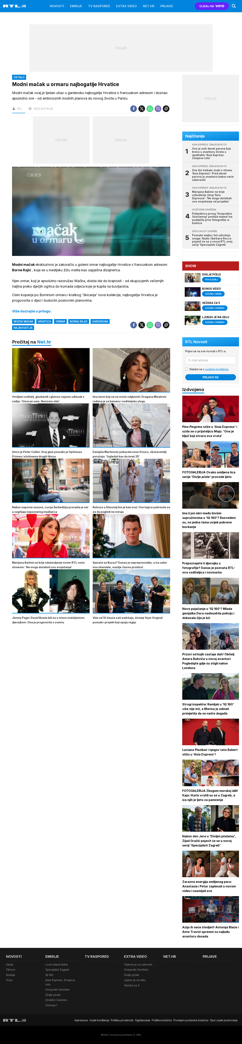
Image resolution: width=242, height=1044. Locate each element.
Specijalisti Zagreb (57, 969)
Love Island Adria (56, 964)
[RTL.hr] (14, 6)
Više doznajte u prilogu (31, 311)
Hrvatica (44, 321)
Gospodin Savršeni (57, 989)
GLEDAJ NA (206, 6)
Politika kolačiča (162, 1020)
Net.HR (148, 6)
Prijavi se (210, 377)
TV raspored (99, 6)
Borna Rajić (79, 321)
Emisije (76, 6)
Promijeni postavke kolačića (190, 1020)
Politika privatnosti (122, 1020)
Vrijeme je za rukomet (138, 964)
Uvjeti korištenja (99, 1020)
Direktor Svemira (56, 1000)
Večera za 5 (132, 985)
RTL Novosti (196, 342)
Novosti (57, 6)
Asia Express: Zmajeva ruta (60, 982)
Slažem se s (209, 369)
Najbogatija (23, 327)
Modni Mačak (23, 321)
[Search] (234, 6)
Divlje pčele (52, 995)
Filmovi (10, 969)
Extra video (126, 6)
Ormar (60, 321)
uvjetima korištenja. (217, 369)
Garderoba (100, 321)
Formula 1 (51, 1005)
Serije (9, 964)
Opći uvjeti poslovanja (223, 1020)
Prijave (166, 6)
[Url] (166, 108)
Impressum (81, 1020)
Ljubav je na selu (134, 980)
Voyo (9, 980)
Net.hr (44, 342)
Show (190, 266)
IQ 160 (49, 975)
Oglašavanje (142, 1020)
